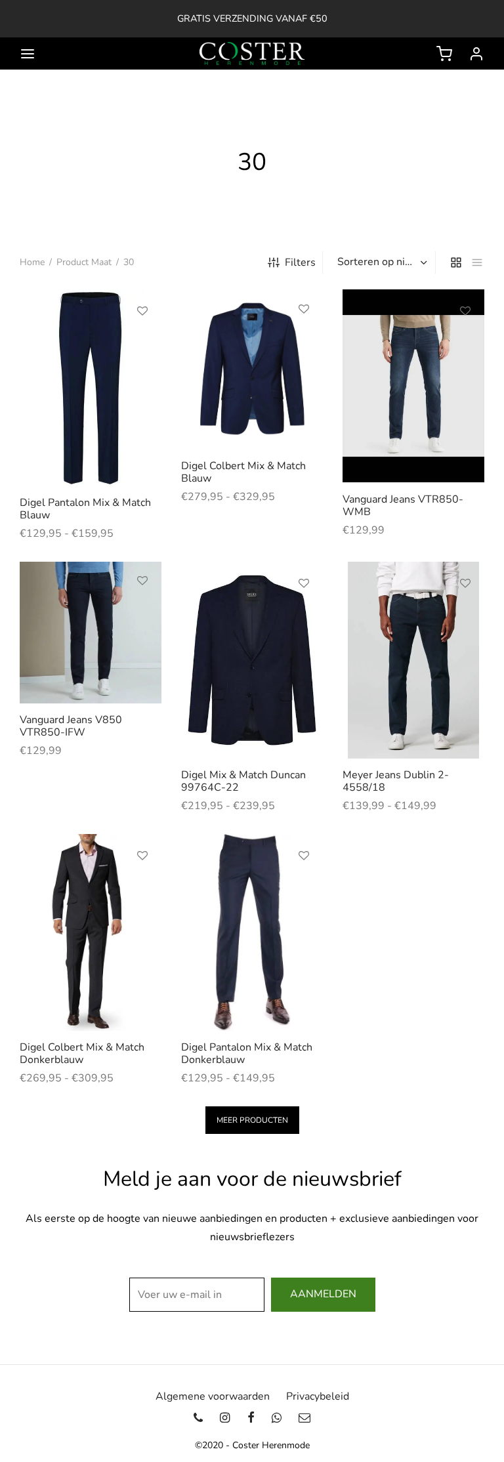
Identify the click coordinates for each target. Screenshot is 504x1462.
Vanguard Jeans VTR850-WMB (403, 505)
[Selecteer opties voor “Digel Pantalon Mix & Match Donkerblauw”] (304, 886)
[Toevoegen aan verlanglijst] (142, 311)
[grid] (456, 262)
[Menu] (27, 54)
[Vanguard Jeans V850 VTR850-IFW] (90, 632)
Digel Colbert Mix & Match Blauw (243, 472)
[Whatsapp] (276, 1418)
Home (32, 262)
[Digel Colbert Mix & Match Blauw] (252, 369)
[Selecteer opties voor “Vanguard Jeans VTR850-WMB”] (465, 341)
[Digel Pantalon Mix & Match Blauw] (90, 387)
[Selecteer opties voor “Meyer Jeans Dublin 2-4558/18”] (465, 613)
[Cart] (444, 54)
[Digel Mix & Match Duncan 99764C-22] (252, 660)
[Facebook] (250, 1418)
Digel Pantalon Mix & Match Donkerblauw (246, 1053)
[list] (477, 262)
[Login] (476, 54)
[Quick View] (142, 371)
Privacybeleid (317, 1396)
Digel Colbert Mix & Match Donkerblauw (82, 1053)
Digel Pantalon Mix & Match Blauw (85, 508)
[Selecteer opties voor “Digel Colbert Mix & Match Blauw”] (304, 339)
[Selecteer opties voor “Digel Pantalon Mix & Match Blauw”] (142, 341)
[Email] (304, 1418)
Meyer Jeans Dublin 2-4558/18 (396, 781)
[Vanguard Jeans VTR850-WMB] (413, 386)
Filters (300, 262)
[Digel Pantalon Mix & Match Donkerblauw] (252, 932)
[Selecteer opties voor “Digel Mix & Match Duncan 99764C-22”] (304, 613)
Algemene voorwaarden (213, 1396)
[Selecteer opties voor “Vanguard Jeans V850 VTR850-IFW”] (142, 611)
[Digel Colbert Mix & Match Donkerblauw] (90, 932)
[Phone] (198, 1418)
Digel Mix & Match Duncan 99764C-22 (243, 781)
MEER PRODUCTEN (252, 1120)
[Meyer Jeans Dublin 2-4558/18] (413, 660)
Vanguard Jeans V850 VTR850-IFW (71, 726)
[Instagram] (225, 1418)
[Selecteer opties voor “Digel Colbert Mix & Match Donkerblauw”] (142, 886)
